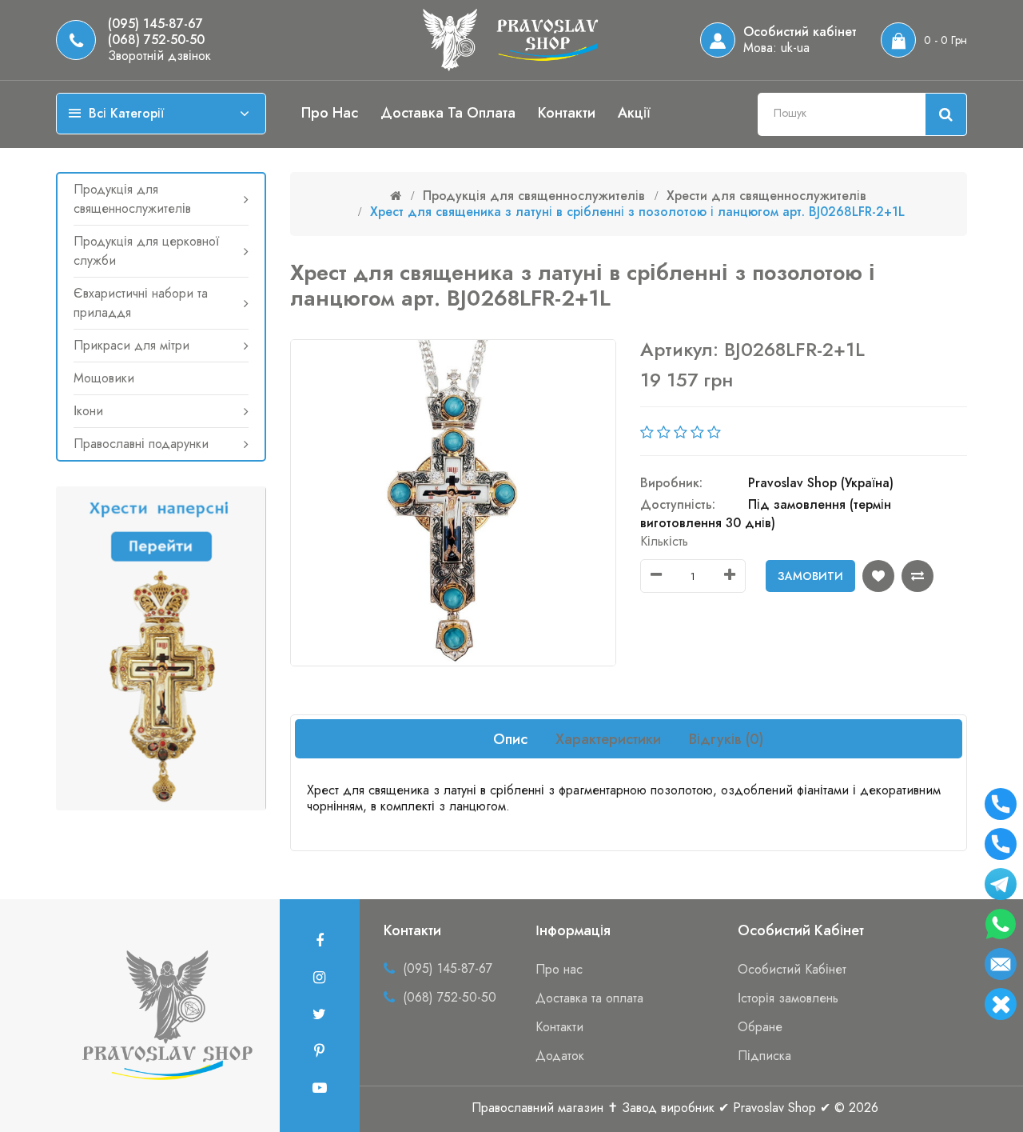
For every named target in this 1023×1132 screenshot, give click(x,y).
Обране (760, 1027)
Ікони (88, 411)
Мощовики (104, 378)
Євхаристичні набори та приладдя (141, 303)
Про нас (329, 113)
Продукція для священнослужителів (132, 199)
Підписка (764, 1055)
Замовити (810, 576)
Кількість (664, 541)
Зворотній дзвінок (159, 56)
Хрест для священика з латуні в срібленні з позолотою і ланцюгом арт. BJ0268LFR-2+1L (637, 211)
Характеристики (608, 739)
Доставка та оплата (447, 113)
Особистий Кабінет (792, 969)
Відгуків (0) (726, 739)
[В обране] (878, 576)
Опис (510, 739)
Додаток (559, 1055)
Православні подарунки (141, 443)
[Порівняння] (917, 576)
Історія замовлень (788, 998)
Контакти (566, 113)
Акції (634, 113)
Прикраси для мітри (131, 345)
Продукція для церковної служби (146, 251)
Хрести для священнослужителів (766, 195)
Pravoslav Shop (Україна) (821, 483)
